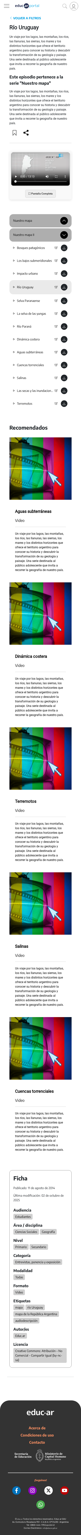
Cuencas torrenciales (30, 365)
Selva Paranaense (28, 301)
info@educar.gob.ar (50, 1528)
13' (56, 248)
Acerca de (37, 1428)
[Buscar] (65, 6)
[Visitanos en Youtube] (64, 1490)
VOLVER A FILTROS (26, 18)
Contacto (37, 1442)
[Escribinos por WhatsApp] (41, 1505)
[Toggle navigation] (3, 2)
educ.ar (20, 1519)
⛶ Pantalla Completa (40, 193)
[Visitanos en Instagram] (32, 1490)
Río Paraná (24, 326)
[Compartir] (26, 133)
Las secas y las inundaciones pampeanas (43, 391)
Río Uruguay (25, 287)
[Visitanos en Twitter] (48, 1490)
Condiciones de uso (37, 1435)
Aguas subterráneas (30, 352)
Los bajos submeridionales (34, 261)
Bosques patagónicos (31, 248)
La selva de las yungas (31, 313)
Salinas (21, 378)
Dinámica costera (28, 339)
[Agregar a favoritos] (14, 133)
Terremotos (24, 403)
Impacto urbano (27, 273)
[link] (74, 6)
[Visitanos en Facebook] (16, 1490)
